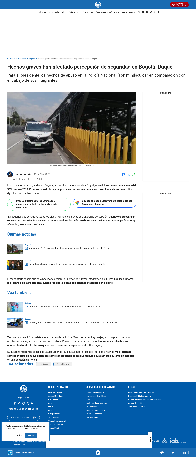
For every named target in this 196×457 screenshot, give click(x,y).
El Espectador (53, 414)
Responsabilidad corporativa (139, 396)
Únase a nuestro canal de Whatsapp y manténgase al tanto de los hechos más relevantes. (36, 204)
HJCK (50, 407)
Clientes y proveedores (95, 410)
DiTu (50, 410)
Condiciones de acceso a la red (141, 392)
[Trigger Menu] (9, 4)
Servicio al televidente (95, 392)
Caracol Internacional (57, 421)
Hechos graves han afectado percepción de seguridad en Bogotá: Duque (67, 59)
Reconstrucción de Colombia (107, 12)
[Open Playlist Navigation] (188, 452)
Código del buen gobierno (96, 403)
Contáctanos (91, 407)
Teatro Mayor (53, 417)
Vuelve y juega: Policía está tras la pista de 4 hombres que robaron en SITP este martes (73, 322)
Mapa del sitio (92, 417)
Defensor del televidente (96, 396)
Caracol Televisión (55, 396)
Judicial (28, 303)
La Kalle (51, 403)
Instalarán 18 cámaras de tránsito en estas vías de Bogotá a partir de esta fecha (69, 248)
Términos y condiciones (138, 407)
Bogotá (32, 59)
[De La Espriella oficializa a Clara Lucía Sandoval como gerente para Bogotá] (15, 265)
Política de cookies (136, 403)
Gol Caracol (53, 400)
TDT (88, 400)
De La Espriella (74, 12)
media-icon (98, 452)
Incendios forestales (57, 12)
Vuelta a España (128, 12)
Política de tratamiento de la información (144, 400)
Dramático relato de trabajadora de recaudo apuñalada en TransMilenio (65, 306)
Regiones (22, 59)
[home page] (98, 5)
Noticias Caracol (55, 392)
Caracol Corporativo (56, 424)
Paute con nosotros (94, 414)
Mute (162, 452)
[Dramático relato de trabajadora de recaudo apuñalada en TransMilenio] (15, 307)
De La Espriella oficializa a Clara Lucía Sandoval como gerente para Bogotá (67, 264)
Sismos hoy (88, 12)
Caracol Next (53, 428)
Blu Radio (11, 59)
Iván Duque (43, 364)
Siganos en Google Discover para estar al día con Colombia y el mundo (107, 203)
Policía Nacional (62, 364)
